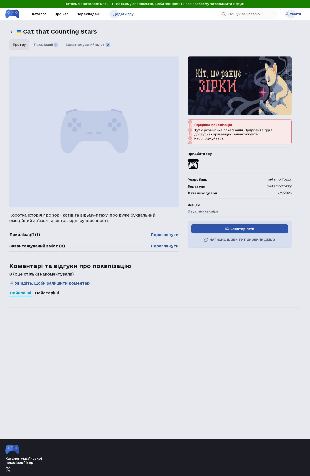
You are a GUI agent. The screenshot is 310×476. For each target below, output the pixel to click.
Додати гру (123, 14)
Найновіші (20, 293)
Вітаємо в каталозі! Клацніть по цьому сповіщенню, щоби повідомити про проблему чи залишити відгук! (155, 4)
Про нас (62, 14)
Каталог (39, 14)
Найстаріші (47, 293)
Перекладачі (88, 14)
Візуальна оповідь (203, 211)
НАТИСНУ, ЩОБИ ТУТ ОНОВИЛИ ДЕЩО (242, 240)
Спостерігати (242, 229)
